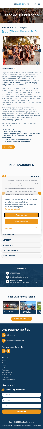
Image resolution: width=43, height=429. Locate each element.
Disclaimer (37, 426)
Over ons (5, 363)
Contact (4, 365)
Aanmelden (21, 412)
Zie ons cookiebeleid (12, 209)
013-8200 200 (15, 273)
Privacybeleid (6, 377)
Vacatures (5, 370)
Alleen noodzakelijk (21, 221)
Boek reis (8, 147)
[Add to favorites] (15, 68)
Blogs (4, 360)
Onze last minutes (21, 319)
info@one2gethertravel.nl (19, 277)
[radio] (6, 389)
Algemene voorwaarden (22, 426)
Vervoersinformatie (8, 379)
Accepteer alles (21, 215)
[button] (21, 50)
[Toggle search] (35, 4)
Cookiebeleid (6, 375)
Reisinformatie (7, 372)
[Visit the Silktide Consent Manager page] (35, 228)
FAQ (3, 368)
